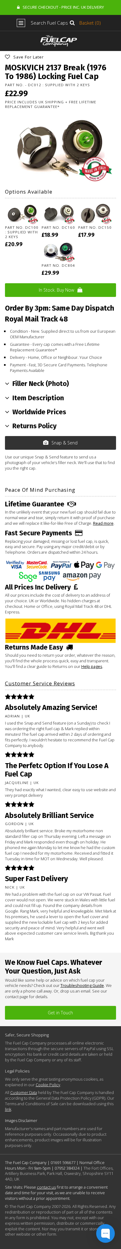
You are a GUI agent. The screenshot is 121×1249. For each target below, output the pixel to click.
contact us (46, 1187)
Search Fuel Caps (49, 23)
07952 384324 (67, 1168)
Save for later (28, 57)
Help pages (91, 666)
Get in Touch (60, 1013)
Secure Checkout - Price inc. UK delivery (63, 7)
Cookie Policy (48, 1084)
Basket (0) (90, 23)
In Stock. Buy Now (56, 290)
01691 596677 (63, 1162)
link (8, 1109)
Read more (103, 523)
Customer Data (23, 1092)
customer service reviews (40, 683)
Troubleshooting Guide (82, 985)
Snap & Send (65, 443)
